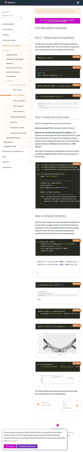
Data (4, 157)
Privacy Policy (69, 432)
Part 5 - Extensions (19, 111)
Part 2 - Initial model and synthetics (54, 37)
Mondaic (11, 3)
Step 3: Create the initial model (52, 117)
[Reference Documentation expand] (30, 151)
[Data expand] (30, 157)
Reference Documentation (13, 151)
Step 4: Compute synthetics (50, 215)
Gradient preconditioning (18, 117)
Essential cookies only (27, 446)
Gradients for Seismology (18, 133)
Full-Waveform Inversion (51, 28)
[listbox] (11, 15)
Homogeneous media (17, 127)
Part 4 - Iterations (18, 106)
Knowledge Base (9, 40)
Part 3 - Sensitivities (19, 101)
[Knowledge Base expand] (30, 40)
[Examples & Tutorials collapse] (30, 45)
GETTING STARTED (8, 24)
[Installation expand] (30, 29)
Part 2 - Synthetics (19, 95)
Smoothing (13, 122)
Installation (8, 29)
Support (6, 162)
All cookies (10, 446)
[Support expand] (30, 162)
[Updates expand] (30, 35)
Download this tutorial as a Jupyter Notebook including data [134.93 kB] (58, 20)
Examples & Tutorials (12, 46)
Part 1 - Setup (17, 90)
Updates (6, 35)
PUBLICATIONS (7, 167)
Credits (68, 435)
